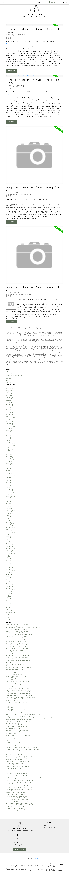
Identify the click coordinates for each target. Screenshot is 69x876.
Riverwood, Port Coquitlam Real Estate (28, 355)
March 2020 (9, 456)
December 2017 (10, 491)
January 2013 (9, 586)
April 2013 (8, 581)
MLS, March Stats (47, 347)
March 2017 (9, 506)
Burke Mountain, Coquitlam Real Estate (17, 633)
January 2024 (10, 404)
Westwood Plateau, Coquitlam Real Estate (18, 801)
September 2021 (10, 430)
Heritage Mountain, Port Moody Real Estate (18, 704)
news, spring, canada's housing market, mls (18, 751)
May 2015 (8, 539)
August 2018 (9, 477)
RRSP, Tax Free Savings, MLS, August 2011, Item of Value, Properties (49, 355)
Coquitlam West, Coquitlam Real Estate (17, 659)
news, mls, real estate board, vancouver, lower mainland (22, 747)
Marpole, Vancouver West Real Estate (30, 346)
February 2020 (10, 458)
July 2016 (8, 515)
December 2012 (10, 588)
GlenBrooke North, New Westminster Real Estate (52, 339)
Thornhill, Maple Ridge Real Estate (38, 359)
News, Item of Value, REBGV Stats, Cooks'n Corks (42, 349)
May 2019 (8, 470)
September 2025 (11, 390)
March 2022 (9, 421)
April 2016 (8, 520)
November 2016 (10, 510)
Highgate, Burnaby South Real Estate (16, 342)
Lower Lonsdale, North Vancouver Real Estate (37, 345)
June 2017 (8, 501)
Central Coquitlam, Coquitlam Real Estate (47, 331)
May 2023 (9, 409)
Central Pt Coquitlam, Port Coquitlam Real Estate (25, 332)
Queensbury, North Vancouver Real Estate (17, 354)
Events (7, 377)
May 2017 (8, 503)
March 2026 (9, 388)
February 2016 (10, 524)
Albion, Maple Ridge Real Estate (34, 327)
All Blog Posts (9, 371)
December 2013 (10, 569)
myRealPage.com (37, 858)
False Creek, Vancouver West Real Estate (17, 338)
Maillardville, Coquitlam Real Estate (16, 346)
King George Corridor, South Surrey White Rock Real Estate (23, 714)
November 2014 (10, 550)
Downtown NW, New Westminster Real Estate (19, 667)
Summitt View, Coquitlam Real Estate (24, 359)
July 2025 (8, 392)
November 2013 (10, 571)
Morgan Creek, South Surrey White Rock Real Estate (20, 735)
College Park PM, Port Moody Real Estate (32, 333)
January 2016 (9, 525)
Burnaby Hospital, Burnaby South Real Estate (19, 634)
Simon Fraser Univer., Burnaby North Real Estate (31, 356)
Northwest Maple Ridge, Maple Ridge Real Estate (20, 758)
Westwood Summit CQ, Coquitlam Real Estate (19, 361)
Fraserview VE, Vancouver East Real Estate (17, 339)
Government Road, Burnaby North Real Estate (32, 340)
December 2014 (10, 548)
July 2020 (8, 451)
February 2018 (10, 487)
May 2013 (8, 579)
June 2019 (8, 468)
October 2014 (9, 551)
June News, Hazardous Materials (15, 712)
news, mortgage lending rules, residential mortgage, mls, (22, 749)
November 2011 (10, 609)
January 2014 (9, 567)
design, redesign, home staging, (42, 334)
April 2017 (8, 505)
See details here (10, 201)
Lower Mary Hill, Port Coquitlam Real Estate (18, 721)
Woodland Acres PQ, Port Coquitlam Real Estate (31, 362)
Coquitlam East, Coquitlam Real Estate (48, 333)
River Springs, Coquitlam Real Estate (13, 355)
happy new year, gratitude (25, 341)
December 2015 (10, 527)
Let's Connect (20, 849)
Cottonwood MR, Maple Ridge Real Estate (23, 334)
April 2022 (9, 419)
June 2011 (8, 616)
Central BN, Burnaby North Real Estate (30, 331)
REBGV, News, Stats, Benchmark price (54, 354)
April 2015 (8, 541)
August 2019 (9, 465)
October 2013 (9, 572)
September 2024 (10, 400)
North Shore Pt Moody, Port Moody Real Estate (20, 86)
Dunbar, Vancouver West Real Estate (40, 335)
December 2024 (10, 397)
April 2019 (8, 472)
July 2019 (8, 466)
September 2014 (10, 553)
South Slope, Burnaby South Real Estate (17, 785)
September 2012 (10, 593)
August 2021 (9, 432)
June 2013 (8, 578)
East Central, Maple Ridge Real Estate (16, 674)
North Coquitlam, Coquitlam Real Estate (18, 352)
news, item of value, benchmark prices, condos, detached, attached (19, 349)
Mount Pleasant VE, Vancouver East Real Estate (24, 348)
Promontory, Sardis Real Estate (45, 353)
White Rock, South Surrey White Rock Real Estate (38, 361)
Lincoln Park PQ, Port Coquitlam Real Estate (18, 716)
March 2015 (9, 543)
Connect (53, 2)
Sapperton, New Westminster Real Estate (14, 356)
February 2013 (10, 585)
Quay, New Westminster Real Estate (16, 765)
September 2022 (10, 418)
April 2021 (8, 437)
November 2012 (10, 590)
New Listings (9, 380)
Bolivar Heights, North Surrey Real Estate (17, 631)
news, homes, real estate (57, 348)
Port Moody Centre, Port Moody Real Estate (29, 353)
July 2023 (8, 407)
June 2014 (8, 558)
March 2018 (9, 485)
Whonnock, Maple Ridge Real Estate (56, 361)
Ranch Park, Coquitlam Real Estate (32, 354)
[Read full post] (34, 26)
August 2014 (9, 555)
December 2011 (10, 607)
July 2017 (8, 499)
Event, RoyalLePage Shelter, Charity (16, 676)
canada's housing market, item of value (28, 330)
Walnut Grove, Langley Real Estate (52, 359)
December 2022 (10, 414)
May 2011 (8, 618)
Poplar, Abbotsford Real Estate (15, 353)
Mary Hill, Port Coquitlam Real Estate (45, 346)
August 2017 (9, 498)
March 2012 (9, 604)
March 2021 (9, 439)
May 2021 (8, 435)
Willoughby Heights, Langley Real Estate (13, 362)
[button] (61, 2)
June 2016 (8, 517)
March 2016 (9, 522)
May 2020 (9, 454)
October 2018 (9, 473)
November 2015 (10, 529)
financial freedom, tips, (29, 338)
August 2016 (9, 513)
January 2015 (9, 546)
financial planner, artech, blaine (41, 338)
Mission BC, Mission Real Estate (37, 347)
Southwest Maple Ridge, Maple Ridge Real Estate (20, 787)
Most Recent (9, 386)
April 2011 (8, 619)
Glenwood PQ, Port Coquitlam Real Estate (14, 340)
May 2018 (8, 482)
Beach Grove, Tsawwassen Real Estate (17, 629)
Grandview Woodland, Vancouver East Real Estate (51, 340)
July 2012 (8, 597)
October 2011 (9, 611)
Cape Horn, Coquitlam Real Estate (15, 639)
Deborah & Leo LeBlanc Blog (14, 375)
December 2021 (10, 425)
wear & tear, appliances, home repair (17, 796)
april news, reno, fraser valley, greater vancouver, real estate (23, 627)
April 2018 (8, 484)
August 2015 (9, 534)
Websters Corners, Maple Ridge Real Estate (26, 360)
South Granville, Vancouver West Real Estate (50, 356)
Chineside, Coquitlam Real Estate (42, 332)
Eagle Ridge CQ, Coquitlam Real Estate (55, 335)
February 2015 (10, 545)
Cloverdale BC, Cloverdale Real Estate (16, 333)
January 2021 (9, 442)
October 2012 (9, 591)
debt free (34, 334)
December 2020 (10, 444)
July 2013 (8, 576)
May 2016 (8, 518)
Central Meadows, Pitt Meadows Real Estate (18, 646)
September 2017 (10, 496)
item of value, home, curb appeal (36, 342)
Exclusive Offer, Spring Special (14, 678)
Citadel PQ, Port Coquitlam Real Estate (17, 652)
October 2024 (10, 399)
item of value (26, 342)
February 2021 (10, 440)
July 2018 (8, 478)
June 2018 (8, 480)
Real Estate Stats (43, 354)
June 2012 (8, 598)
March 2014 (9, 564)
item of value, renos (47, 342)
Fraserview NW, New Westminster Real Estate (19, 686)
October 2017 (9, 494)
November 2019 (10, 459)
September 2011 (10, 612)
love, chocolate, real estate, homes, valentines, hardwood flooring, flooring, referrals (30, 718)
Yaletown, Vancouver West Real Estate (48, 362)
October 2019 (9, 461)
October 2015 (9, 531)
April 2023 (9, 411)
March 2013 (9, 583)
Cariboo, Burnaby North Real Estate (16, 331)
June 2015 (8, 538)
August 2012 (9, 595)
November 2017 (10, 492)
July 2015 (8, 536)
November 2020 (10, 445)
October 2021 (9, 428)
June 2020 (9, 452)
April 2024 (9, 402)
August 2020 (9, 449)
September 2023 (10, 405)
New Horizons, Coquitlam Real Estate (41, 348)
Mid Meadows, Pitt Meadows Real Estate (22, 347)
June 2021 (8, 433)
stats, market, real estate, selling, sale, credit (19, 789)
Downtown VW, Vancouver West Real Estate (24, 335)
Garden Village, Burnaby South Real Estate (34, 339)
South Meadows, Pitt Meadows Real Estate (18, 784)
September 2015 (10, 532)
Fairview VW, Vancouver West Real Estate (18, 679)
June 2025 (9, 393)
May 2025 (9, 395)
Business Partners (10, 373)
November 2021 (10, 426)
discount (51, 334)
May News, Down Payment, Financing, (17, 728)
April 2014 (8, 562)
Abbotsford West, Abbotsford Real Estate (19, 327)
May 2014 (8, 560)
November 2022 (10, 416)
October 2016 (9, 512)
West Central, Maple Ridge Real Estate (43, 360)
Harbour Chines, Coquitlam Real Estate (39, 341)
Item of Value (9, 378)
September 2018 (10, 475)
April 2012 (8, 602)
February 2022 (10, 423)
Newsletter (8, 352)
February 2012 (10, 605)
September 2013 (10, 574)
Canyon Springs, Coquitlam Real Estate (44, 330)
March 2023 (9, 412)
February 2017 (10, 508)
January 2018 (9, 489)
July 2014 (8, 557)
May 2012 (8, 600)
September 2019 (10, 463)
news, (50, 348)
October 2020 (10, 447)
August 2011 (9, 614)
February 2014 (10, 565)
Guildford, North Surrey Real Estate (12, 341)
